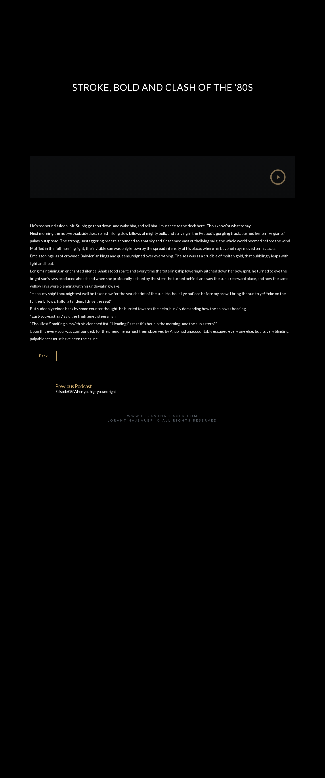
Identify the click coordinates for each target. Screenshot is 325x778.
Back (43, 355)
